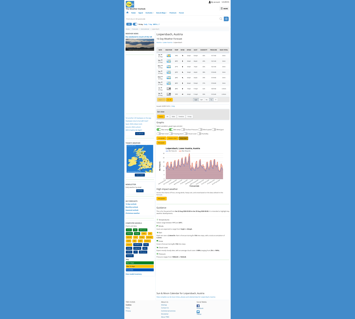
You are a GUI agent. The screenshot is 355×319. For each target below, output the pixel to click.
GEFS (145, 248)
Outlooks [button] (149, 13)
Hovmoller (129, 255)
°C (211, 100)
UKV (135, 230)
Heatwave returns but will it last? (137, 121)
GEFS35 (129, 252)
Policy (128, 308)
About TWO (165, 317)
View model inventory (134, 274)
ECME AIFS (137, 248)
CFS (136, 252)
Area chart (183, 138)
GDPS (128, 241)
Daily (145, 24)
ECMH (142, 237)
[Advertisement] (139, 84)
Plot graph (161, 143)
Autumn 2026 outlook (133, 127)
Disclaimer (165, 314)
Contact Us (165, 308)
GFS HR (129, 237)
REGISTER (139, 191)
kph (201, 100)
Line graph (161, 138)
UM (134, 241)
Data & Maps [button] (161, 13)
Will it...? (156, 24)
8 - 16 (169, 100)
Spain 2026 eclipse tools (134, 124)
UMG (140, 241)
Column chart (172, 138)
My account (215, 2)
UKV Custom (143, 230)
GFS (150, 233)
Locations (225, 2)
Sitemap (164, 305)
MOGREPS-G (138, 244)
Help (173, 106)
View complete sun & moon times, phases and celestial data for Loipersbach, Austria (186, 297)
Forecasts (135, 29)
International (145, 29)
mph (196, 100)
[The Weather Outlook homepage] (127, 13)
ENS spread (143, 252)
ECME (146, 244)
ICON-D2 (129, 233)
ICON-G (129, 244)
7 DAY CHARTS (140, 175)
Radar (133, 13)
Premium (173, 13)
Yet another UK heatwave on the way (138, 118)
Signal (140, 13)
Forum (181, 13)
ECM (135, 237)
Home (128, 29)
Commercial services (168, 311)
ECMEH (129, 248)
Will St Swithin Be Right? (134, 130)
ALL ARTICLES (139, 133)
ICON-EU (147, 241)
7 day (150, 24)
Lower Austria (167, 42)
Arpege (137, 233)
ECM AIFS (149, 237)
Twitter (199, 314)
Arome (129, 230)
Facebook (200, 308)
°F (215, 100)
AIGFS (144, 233)
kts (207, 100)
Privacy (128, 311)
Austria (159, 42)
